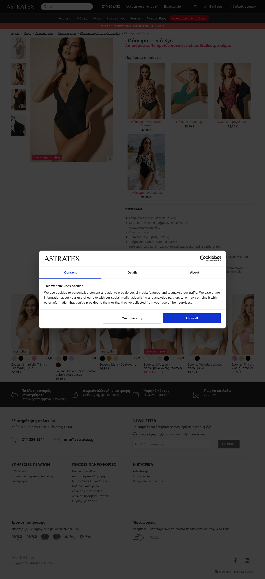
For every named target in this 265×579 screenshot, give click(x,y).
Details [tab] (133, 272)
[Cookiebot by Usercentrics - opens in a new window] (203, 259)
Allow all (192, 318)
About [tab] (194, 272)
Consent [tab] (70, 272)
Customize (129, 318)
